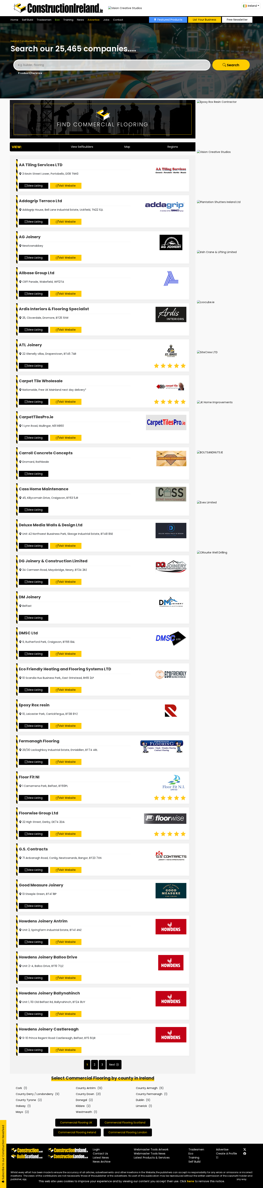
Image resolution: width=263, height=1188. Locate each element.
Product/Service (30, 73)
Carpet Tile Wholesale (41, 381)
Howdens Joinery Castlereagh (49, 1029)
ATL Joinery (30, 345)
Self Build (27, 20)
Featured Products (169, 20)
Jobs (106, 20)
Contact (118, 20)
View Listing (35, 186)
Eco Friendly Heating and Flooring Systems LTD (65, 669)
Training (68, 20)
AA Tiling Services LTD (40, 165)
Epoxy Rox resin (34, 705)
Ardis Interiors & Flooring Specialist (54, 309)
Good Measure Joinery (41, 885)
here (190, 1181)
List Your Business (204, 20)
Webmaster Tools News (149, 1153)
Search (232, 65)
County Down (85, 1094)
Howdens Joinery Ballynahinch (49, 993)
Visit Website (67, 186)
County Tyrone (26, 1100)
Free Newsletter (237, 20)
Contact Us (100, 1153)
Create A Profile (226, 1153)
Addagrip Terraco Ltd (40, 201)
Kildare (80, 1106)
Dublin (140, 1100)
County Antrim (86, 1088)
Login (96, 1149)
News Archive (102, 1162)
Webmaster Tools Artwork (151, 1149)
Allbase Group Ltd (36, 273)
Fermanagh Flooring (39, 741)
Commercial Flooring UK (76, 1122)
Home (14, 20)
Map (127, 147)
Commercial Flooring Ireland (77, 1132)
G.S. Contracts (33, 849)
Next (112, 1064)
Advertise (94, 20)
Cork (19, 1088)
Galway (21, 1106)
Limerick (141, 1106)
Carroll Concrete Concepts (46, 453)
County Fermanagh (149, 1094)
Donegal (81, 1100)
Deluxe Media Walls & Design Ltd (50, 525)
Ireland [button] (252, 6)
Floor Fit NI (29, 777)
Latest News (101, 1157)
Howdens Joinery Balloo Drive (48, 957)
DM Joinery (30, 597)
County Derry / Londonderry (34, 1094)
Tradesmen (44, 20)
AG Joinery (30, 237)
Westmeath (84, 1112)
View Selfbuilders (82, 147)
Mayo (19, 1112)
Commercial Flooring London (127, 1132)
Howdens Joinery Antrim (43, 921)
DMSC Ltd (28, 633)
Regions (173, 147)
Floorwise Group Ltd (38, 813)
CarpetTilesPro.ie (36, 417)
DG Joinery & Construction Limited (53, 561)
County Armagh (146, 1088)
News (80, 20)
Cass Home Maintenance (43, 489)
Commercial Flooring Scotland (125, 1122)
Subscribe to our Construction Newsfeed (3, 1152)
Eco (57, 20)
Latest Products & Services (152, 1157)
